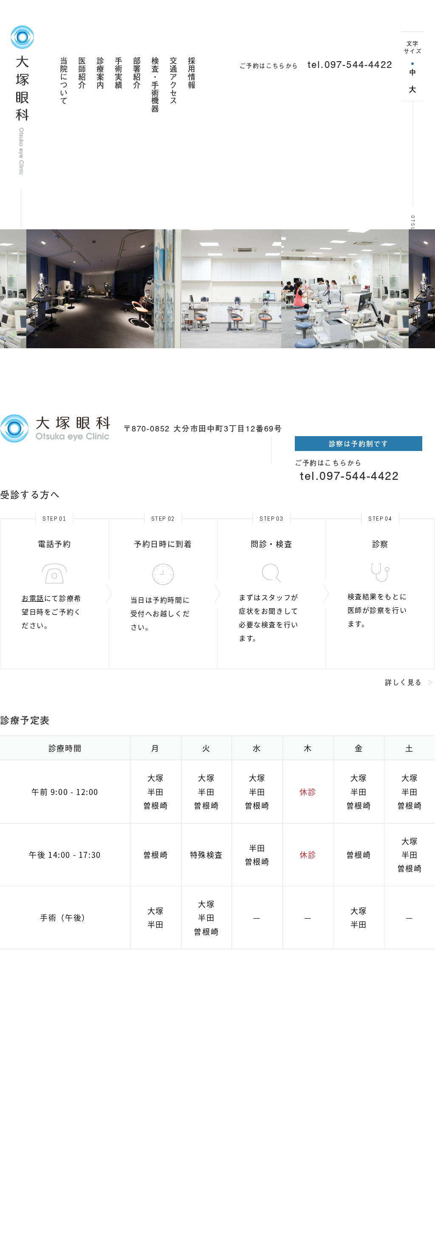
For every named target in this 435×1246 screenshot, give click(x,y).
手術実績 (118, 73)
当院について (63, 81)
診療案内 (100, 73)
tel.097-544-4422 (350, 64)
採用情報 (191, 73)
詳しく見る (403, 682)
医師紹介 (81, 73)
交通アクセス (173, 81)
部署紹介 (136, 73)
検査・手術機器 (154, 85)
